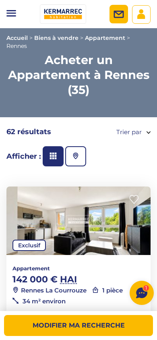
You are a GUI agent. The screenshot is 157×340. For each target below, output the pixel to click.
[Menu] (11, 14)
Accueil (17, 37)
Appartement (105, 37)
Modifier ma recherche (79, 325)
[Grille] (53, 156)
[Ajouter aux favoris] (136, 200)
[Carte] (75, 156)
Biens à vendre (56, 37)
